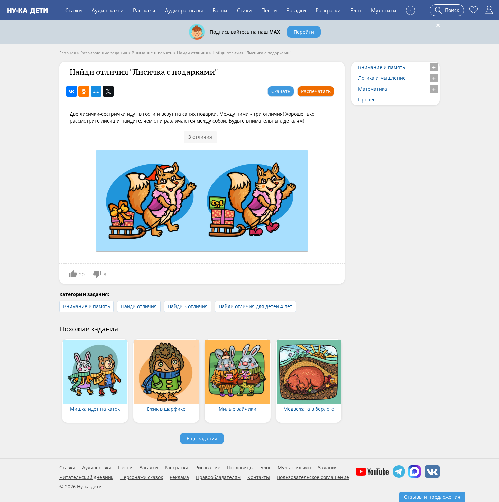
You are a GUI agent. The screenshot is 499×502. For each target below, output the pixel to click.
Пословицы (240, 467)
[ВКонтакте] (71, 91)
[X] (108, 91)
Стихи (244, 10)
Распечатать (316, 91)
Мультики (383, 10)
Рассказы (144, 10)
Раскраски (328, 10)
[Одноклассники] (83, 91)
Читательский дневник (86, 477)
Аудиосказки (108, 10)
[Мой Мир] (96, 91)
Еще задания (202, 438)
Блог (356, 10)
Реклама (179, 477)
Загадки (296, 10)
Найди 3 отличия (188, 306)
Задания (328, 467)
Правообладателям (218, 477)
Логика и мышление (382, 78)
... (410, 9)
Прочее (367, 99)
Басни (219, 10)
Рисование (207, 467)
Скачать (280, 91)
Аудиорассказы (184, 10)
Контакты (258, 477)
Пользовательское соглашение (313, 477)
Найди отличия (139, 306)
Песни (269, 10)
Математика (372, 89)
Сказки (73, 10)
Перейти (304, 32)
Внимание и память (86, 306)
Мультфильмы (294, 467)
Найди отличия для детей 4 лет (255, 306)
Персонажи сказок (141, 477)
